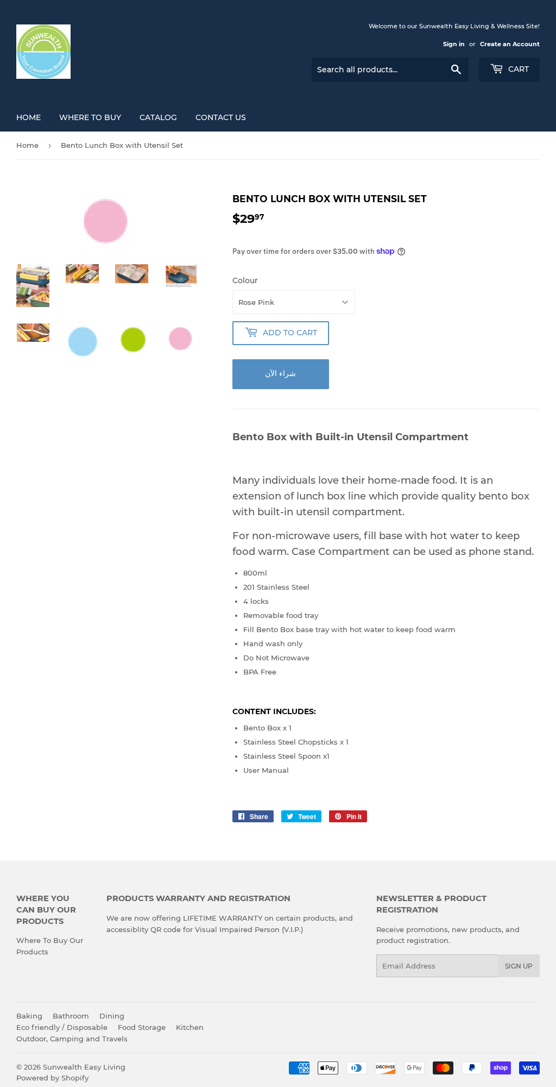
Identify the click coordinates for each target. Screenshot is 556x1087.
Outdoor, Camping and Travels (72, 1038)
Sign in (454, 44)
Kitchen (190, 1027)
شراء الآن (280, 373)
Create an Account (510, 44)
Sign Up (519, 966)
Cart (517, 69)
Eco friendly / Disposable (62, 1027)
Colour (245, 280)
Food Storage (142, 1027)
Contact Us (220, 117)
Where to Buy (90, 117)
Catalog (158, 117)
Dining (111, 1015)
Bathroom (71, 1015)
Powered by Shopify (52, 1077)
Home (28, 117)
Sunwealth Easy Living (84, 1067)
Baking (29, 1015)
